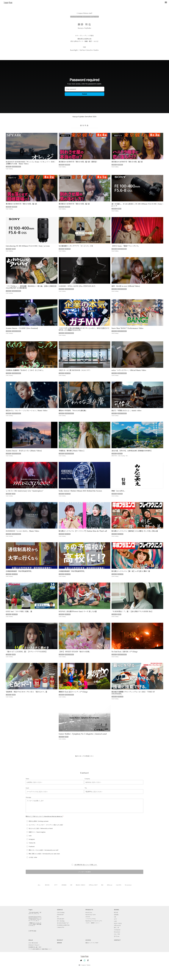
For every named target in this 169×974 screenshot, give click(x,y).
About (31, 940)
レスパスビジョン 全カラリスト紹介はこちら (84, 16)
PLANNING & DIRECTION (63, 925)
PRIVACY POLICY (34, 945)
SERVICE (60, 909)
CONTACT (117, 940)
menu (165, 2)
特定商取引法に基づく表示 (35, 947)
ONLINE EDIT (60, 914)
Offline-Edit (117, 925)
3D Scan (116, 936)
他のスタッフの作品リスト (84, 756)
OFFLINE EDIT (60, 918)
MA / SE (116, 927)
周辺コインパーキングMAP (92, 942)
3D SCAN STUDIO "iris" (63, 923)
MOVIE (116, 912)
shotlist (88, 916)
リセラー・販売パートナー (93, 922)
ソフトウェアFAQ (91, 918)
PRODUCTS (89, 909)
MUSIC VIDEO (118, 923)
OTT (115, 919)
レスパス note (32, 930)
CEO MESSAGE (33, 942)
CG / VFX (117, 934)
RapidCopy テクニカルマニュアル (94, 920)
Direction (117, 932)
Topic (31, 909)
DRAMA (116, 914)
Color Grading (60, 912)
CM (115, 916)
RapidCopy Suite (91, 914)
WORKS (116, 909)
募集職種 (59, 942)
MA (58, 916)
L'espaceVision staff (84, 13)
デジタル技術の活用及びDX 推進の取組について (40, 949)
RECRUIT (60, 940)
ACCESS (88, 940)
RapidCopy (89, 912)
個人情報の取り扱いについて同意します (86, 864)
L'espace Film (60, 927)
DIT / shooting (60, 920)
